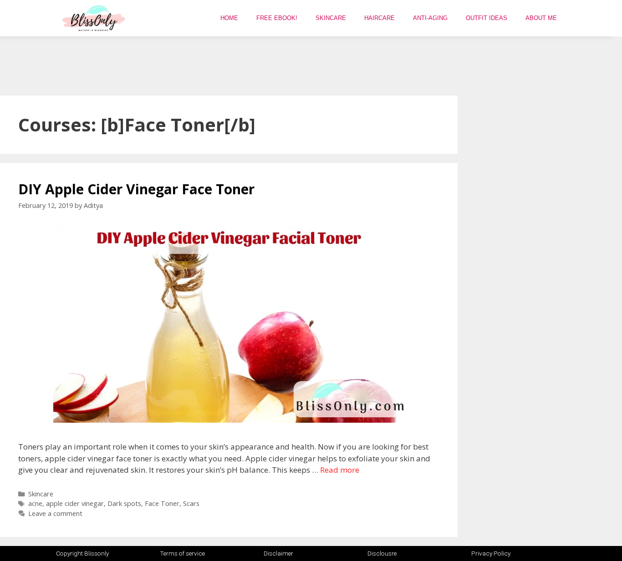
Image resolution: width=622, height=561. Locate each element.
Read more (339, 470)
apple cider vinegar (75, 503)
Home (229, 18)
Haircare (379, 18)
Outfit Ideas (486, 18)
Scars (191, 503)
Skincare (331, 18)
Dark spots (124, 503)
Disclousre (382, 553)
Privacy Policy (490, 553)
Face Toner (162, 503)
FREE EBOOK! (276, 18)
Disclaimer (278, 553)
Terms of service (182, 553)
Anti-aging (430, 18)
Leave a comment (55, 513)
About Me (541, 18)
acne (35, 503)
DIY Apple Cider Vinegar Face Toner (136, 189)
